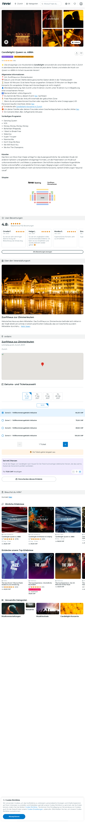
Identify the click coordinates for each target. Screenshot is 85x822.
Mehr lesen (25, 326)
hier (36, 96)
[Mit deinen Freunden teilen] (77, 53)
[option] (42, 412)
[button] (42, 412)
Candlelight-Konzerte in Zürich (29, 107)
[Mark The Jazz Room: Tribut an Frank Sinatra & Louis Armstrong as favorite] (24, 555)
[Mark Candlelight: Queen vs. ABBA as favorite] (81, 53)
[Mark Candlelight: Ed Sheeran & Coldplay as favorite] (51, 509)
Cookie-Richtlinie (31, 807)
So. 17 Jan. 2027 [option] (37, 396)
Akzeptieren (14, 817)
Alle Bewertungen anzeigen (42, 252)
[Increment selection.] (65, 444)
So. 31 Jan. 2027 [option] (47, 396)
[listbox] (42, 396)
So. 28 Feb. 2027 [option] (58, 396)
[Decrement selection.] (19, 444)
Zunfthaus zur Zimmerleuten (18, 341)
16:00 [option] (42, 405)
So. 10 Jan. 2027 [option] (27, 396)
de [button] (69, 4)
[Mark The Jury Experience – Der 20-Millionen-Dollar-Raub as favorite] (78, 555)
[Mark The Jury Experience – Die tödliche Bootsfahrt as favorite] (51, 555)
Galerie (77, 42)
